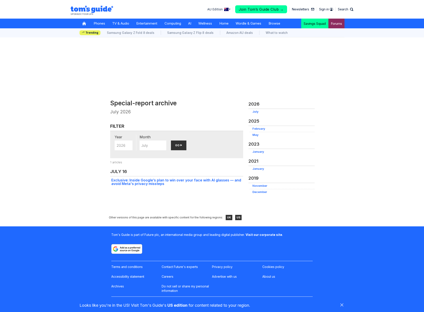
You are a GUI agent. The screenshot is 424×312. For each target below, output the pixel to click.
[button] (345, 9)
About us (268, 276)
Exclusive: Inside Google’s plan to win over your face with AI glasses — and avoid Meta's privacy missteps (176, 182)
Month (145, 137)
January (258, 151)
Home (224, 23)
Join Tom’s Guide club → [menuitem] (261, 9)
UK (229, 217)
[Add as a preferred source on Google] (126, 249)
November (259, 185)
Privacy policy (222, 267)
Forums (336, 23)
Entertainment (146, 23)
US (238, 217)
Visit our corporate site (264, 235)
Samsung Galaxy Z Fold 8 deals (130, 33)
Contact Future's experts (180, 267)
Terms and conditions (127, 267)
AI (189, 23)
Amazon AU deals (239, 33)
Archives (117, 286)
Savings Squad (315, 23)
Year (118, 137)
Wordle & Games (248, 23)
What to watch (277, 33)
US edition (177, 305)
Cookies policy (273, 267)
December (259, 192)
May (255, 135)
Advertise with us (224, 276)
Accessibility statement (127, 276)
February (258, 128)
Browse (274, 23)
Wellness (205, 23)
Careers (167, 276)
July (255, 111)
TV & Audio (120, 23)
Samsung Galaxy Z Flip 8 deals (190, 33)
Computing (173, 23)
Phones (99, 23)
